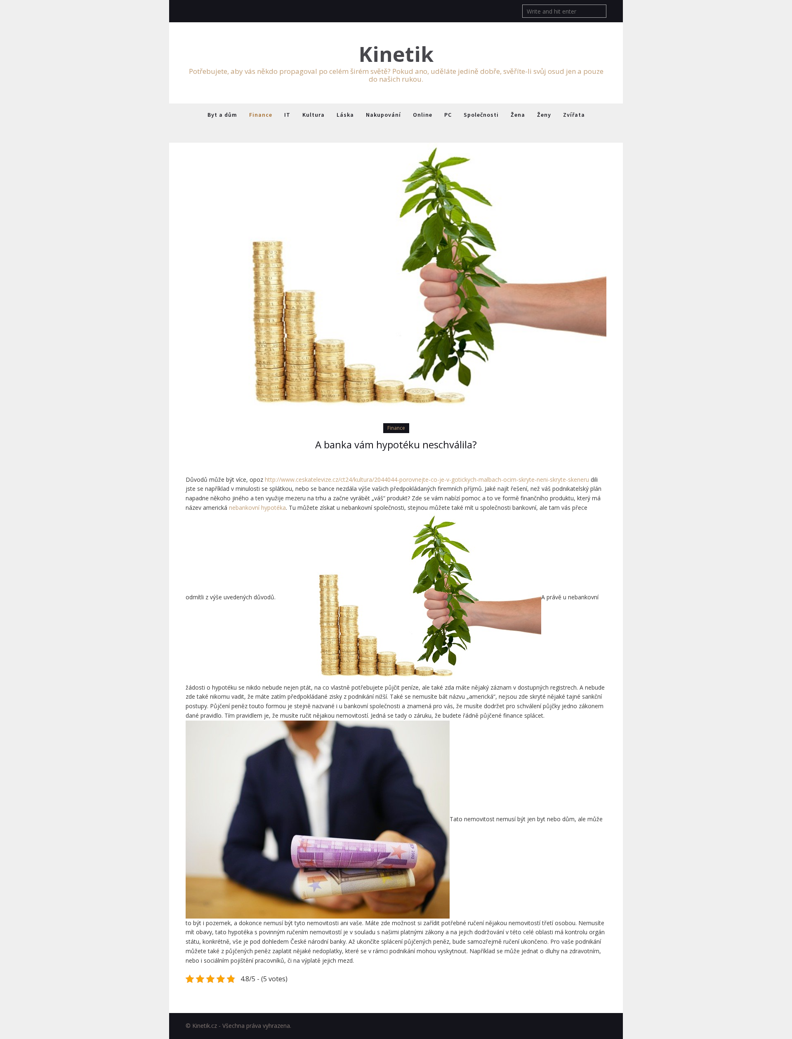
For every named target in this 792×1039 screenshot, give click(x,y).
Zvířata (574, 114)
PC (448, 114)
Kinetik (396, 54)
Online (422, 114)
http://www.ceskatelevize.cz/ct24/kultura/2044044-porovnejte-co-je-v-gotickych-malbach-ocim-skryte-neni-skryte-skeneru (427, 479)
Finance (260, 114)
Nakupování (383, 114)
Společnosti (481, 114)
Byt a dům (222, 114)
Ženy (544, 114)
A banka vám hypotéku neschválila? (396, 444)
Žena (518, 114)
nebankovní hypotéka (257, 507)
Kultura (313, 114)
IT (287, 114)
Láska (345, 114)
